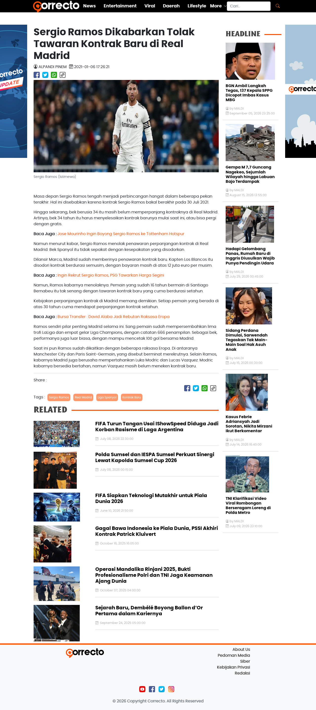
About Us (241, 650)
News (89, 6)
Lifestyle (197, 6)
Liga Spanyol (107, 397)
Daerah (171, 6)
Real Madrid (83, 397)
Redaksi (242, 673)
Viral (149, 6)
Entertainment (120, 6)
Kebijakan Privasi (233, 667)
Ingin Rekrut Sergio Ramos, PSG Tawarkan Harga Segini (111, 275)
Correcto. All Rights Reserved (176, 701)
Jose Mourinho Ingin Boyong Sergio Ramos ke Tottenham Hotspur (121, 234)
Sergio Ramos (59, 397)
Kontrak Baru (131, 397)
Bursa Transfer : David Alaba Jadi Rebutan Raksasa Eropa (114, 317)
